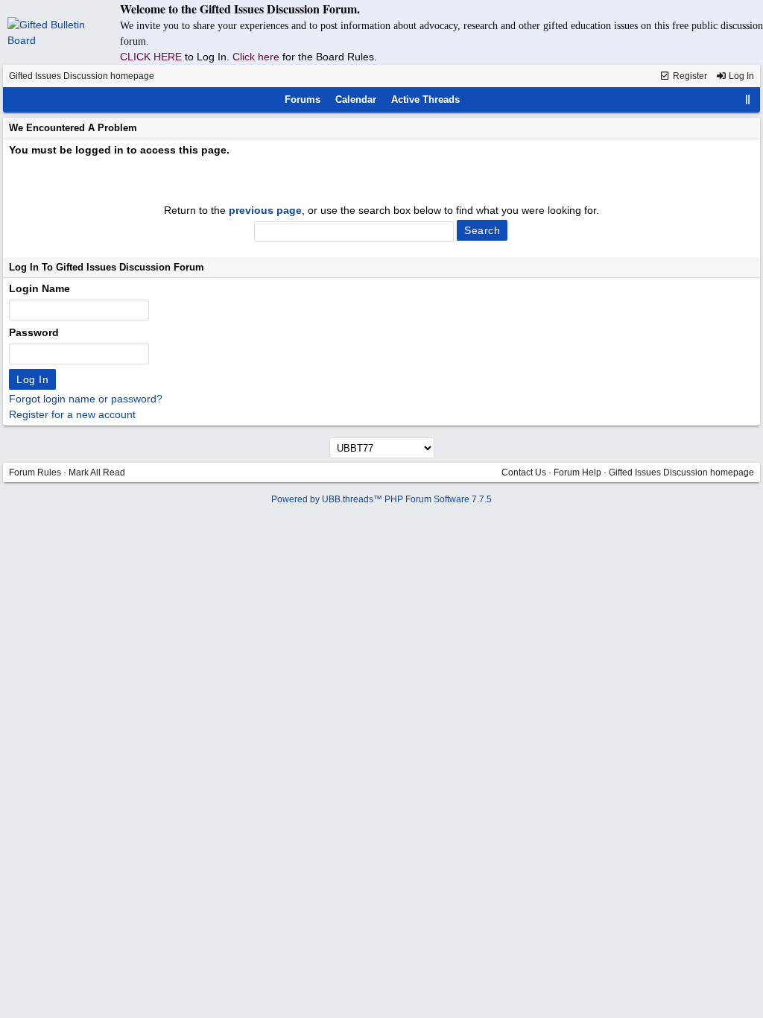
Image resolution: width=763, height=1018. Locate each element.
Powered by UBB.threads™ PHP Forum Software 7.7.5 (381, 499)
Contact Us (523, 472)
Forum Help (577, 472)
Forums (302, 99)
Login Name (39, 288)
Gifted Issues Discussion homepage (81, 76)
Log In (740, 76)
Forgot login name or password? (85, 399)
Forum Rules (35, 472)
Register (689, 76)
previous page (265, 210)
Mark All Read (97, 472)
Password (34, 332)
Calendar (355, 99)
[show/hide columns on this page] (748, 99)
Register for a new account (72, 414)
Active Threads (425, 99)
